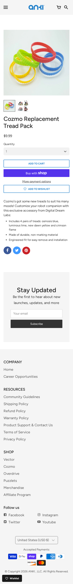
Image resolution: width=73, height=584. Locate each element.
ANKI (31, 571)
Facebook (16, 515)
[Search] (65, 7)
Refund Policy (15, 411)
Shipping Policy (16, 404)
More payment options (36, 181)
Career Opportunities (21, 376)
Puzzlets (10, 480)
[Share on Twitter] (17, 250)
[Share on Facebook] (7, 250)
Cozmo (9, 466)
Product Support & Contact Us (28, 425)
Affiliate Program (17, 495)
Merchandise (14, 488)
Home (8, 369)
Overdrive (11, 473)
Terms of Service (17, 432)
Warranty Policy (16, 418)
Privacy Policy (15, 439)
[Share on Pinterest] (26, 250)
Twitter (14, 522)
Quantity (9, 144)
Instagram (50, 515)
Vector (9, 459)
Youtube (49, 522)
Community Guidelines (22, 397)
